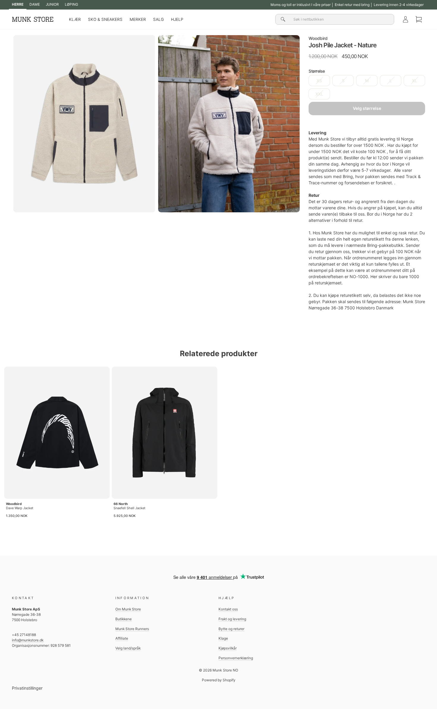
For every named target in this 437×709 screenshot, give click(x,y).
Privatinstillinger (27, 688)
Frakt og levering (232, 619)
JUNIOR (52, 4)
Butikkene (123, 619)
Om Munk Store (128, 609)
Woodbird (318, 38)
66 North (121, 504)
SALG (158, 19)
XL (414, 80)
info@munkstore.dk (27, 640)
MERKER (138, 19)
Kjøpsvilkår (227, 648)
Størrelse (317, 71)
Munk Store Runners (132, 629)
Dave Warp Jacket (19, 508)
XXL (319, 93)
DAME (34, 4)
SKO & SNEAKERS (105, 19)
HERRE (17, 4)
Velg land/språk (128, 648)
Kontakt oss (228, 609)
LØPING (71, 4)
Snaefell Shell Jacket (129, 508)
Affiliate (121, 638)
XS (319, 80)
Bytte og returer (231, 629)
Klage (223, 638)
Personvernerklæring (235, 658)
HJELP (177, 19)
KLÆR (75, 19)
